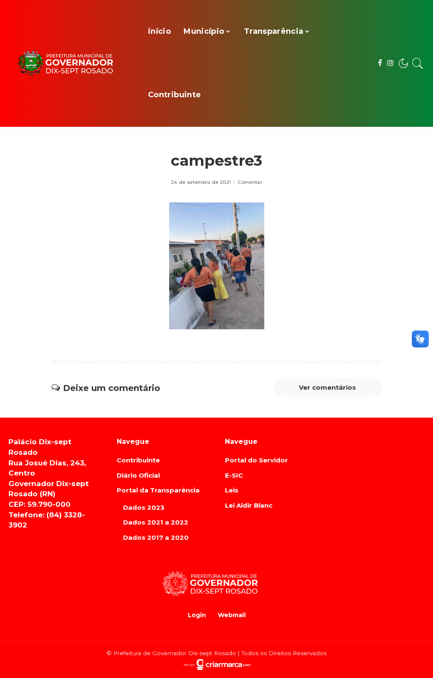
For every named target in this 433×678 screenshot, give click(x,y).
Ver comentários (327, 387)
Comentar (250, 182)
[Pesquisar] (418, 63)
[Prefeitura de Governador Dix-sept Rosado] (71, 63)
